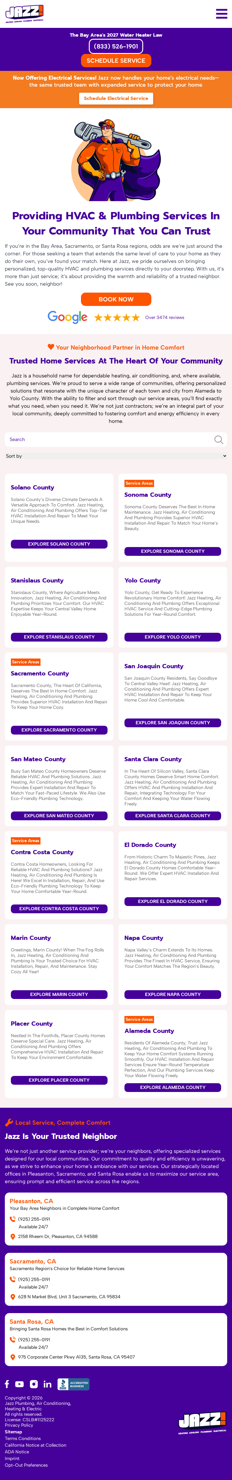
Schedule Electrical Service (116, 98)
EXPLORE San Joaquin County (173, 722)
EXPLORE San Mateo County (59, 815)
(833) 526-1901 (116, 46)
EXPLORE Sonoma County (173, 551)
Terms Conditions (23, 1438)
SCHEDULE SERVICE (116, 60)
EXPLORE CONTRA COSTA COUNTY (59, 908)
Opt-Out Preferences (26, 1465)
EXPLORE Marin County (59, 994)
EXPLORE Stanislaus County (59, 637)
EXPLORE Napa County (173, 994)
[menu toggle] (221, 14)
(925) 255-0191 (34, 1219)
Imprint (12, 1458)
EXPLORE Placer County (59, 1080)
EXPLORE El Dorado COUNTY (173, 901)
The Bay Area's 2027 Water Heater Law (116, 35)
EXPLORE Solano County (59, 544)
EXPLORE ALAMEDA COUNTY (173, 1087)
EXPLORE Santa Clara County (173, 815)
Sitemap (13, 1432)
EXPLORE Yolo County (173, 637)
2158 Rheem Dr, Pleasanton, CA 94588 (58, 1236)
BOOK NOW (116, 299)
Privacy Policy (19, 1425)
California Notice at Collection (35, 1445)
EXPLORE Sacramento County (59, 730)
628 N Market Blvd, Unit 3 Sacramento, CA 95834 (69, 1296)
